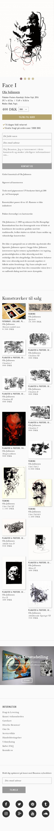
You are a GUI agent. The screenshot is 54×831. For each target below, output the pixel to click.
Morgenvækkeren (9, 454)
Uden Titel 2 (33, 466)
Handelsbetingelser (12, 737)
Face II (5, 597)
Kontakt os (7, 750)
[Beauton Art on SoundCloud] (45, 813)
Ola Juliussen (11, 92)
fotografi (6, 321)
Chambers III (7, 399)
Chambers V (33, 428)
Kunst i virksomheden (13, 716)
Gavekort (6, 720)
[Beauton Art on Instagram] (6, 813)
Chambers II (33, 392)
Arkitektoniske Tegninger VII (39, 616)
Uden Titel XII (8, 506)
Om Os (5, 729)
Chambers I (6, 363)
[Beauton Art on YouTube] (32, 813)
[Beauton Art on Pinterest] (32, 804)
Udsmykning (8, 742)
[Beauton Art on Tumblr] (45, 804)
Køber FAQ (8, 746)
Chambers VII (33, 355)
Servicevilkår (8, 733)
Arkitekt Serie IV (8, 544)
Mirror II (31, 568)
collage (16, 321)
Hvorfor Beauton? (11, 725)
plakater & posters (37, 350)
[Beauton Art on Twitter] (19, 804)
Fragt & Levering (10, 712)
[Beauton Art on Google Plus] (19, 813)
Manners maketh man (11, 327)
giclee (50, 350)
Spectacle (31, 319)
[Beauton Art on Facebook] (6, 804)
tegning (31, 314)
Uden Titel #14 (34, 514)
